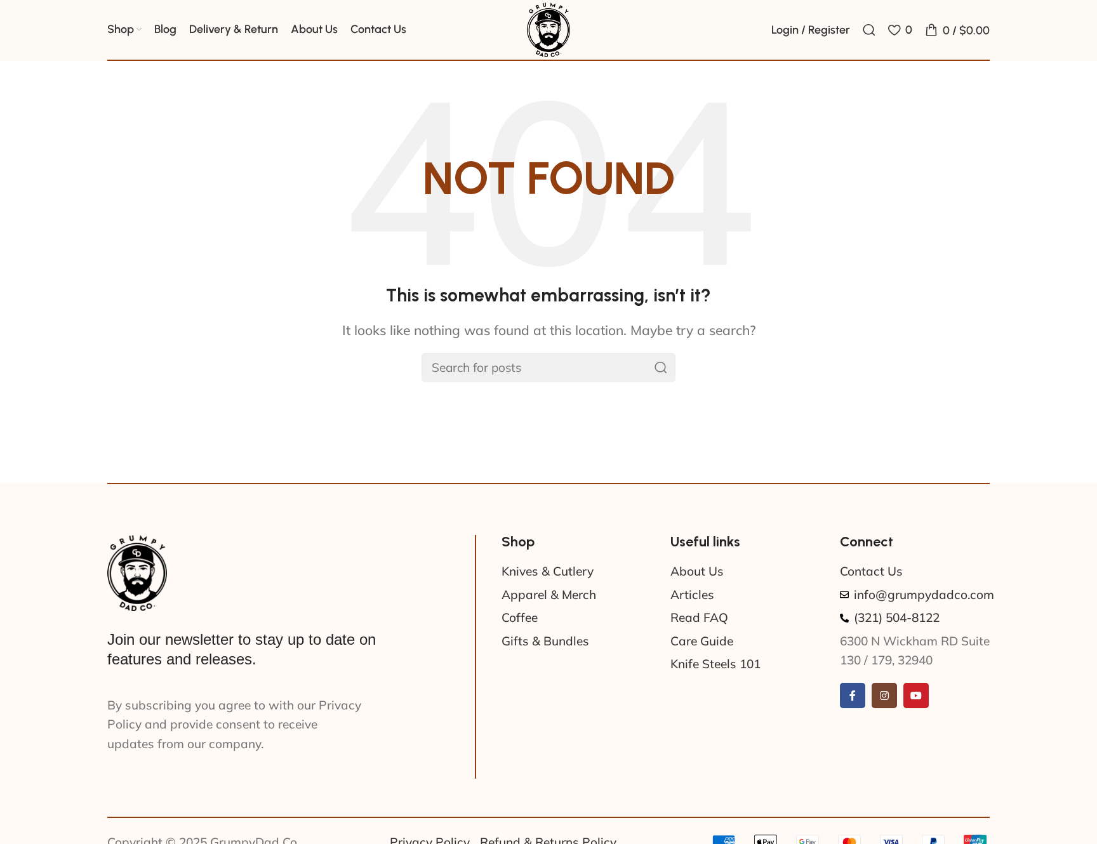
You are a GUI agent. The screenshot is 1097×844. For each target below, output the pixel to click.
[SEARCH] (660, 367)
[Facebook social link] (852, 695)
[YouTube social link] (916, 695)
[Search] (869, 30)
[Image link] (137, 571)
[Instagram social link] (884, 695)
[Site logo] (548, 28)
